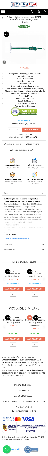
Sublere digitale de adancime (30, 73)
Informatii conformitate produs (16, 238)
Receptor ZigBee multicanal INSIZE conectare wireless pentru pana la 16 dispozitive (13, 274)
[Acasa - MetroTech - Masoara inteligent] (24, 4)
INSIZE (13, 271)
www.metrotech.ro (11, 359)
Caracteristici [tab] (9, 244)
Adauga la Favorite (13, 144)
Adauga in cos (31, 129)
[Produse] (3, 12)
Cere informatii (33, 144)
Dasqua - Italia (13, 317)
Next (44, 50)
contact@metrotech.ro (25, 410)
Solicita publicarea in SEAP (23, 150)
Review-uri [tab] (9, 249)
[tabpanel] (24, 47)
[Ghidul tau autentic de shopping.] (14, 450)
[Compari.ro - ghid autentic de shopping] (31, 449)
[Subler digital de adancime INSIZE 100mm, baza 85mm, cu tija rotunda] (24, 47)
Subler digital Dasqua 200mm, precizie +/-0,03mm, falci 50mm (35, 321)
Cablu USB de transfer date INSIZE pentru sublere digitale (35, 274)
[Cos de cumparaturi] (39, 11)
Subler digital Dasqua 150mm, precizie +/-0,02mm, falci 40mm (13, 321)
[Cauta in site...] (45, 11)
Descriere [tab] (7, 193)
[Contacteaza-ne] (32, 11)
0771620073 (25, 407)
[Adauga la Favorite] (13, 294)
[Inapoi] (2, 18)
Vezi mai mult (10, 234)
